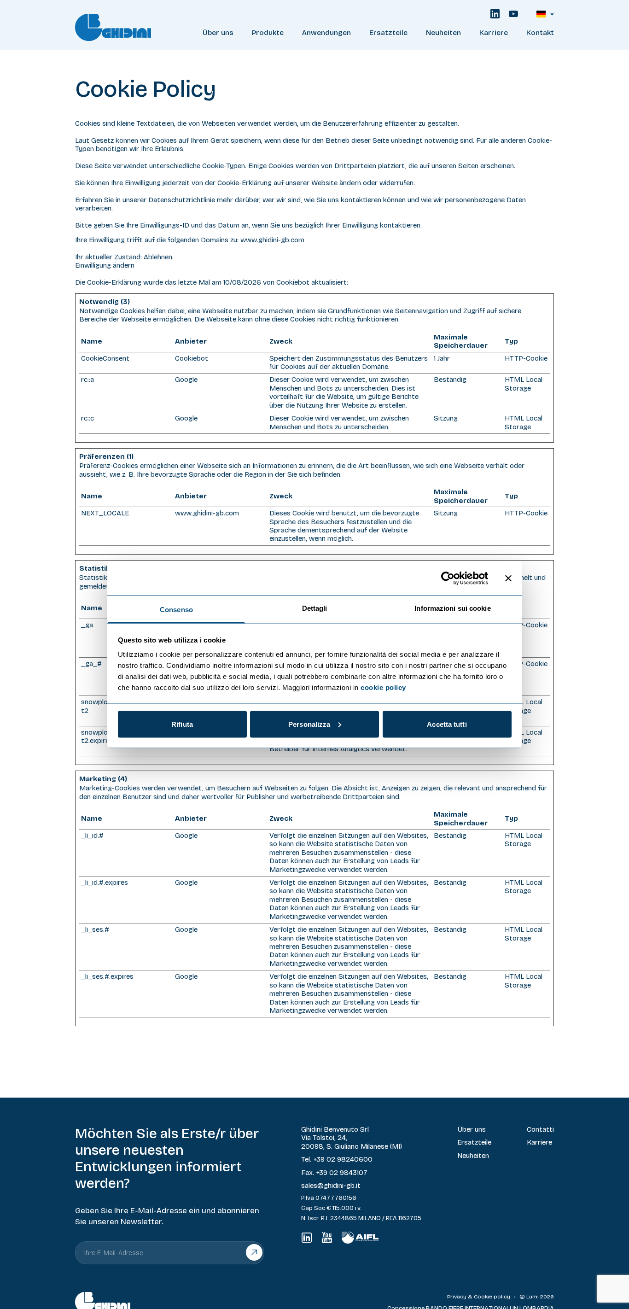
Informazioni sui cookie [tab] (452, 608)
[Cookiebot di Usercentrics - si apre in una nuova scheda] (448, 578)
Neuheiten (443, 33)
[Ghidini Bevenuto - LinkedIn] (495, 13)
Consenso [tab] (176, 610)
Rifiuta (182, 724)
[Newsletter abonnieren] (254, 1252)
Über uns (218, 33)
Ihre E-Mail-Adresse (113, 1253)
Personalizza (309, 724)
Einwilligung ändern (104, 265)
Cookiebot (292, 282)
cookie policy (383, 687)
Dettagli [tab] (314, 608)
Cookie (483, 1296)
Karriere (493, 33)
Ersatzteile (388, 33)
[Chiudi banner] (508, 578)
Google (186, 379)
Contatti (540, 1129)
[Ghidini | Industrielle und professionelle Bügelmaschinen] (129, 27)
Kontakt (540, 33)
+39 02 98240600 (343, 1159)
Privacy (456, 1296)
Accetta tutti (446, 724)
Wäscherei (326, 57)
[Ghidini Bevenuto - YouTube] (513, 13)
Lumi (532, 1296)
